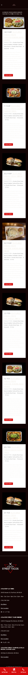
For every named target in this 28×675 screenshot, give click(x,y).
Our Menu (4, 604)
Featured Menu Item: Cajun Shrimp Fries (13, 109)
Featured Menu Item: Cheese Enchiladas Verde (13, 382)
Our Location (4, 608)
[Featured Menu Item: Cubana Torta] (14, 501)
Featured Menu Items (18, 115)
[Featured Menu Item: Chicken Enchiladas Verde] (14, 22)
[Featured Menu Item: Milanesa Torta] (14, 301)
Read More (8, 75)
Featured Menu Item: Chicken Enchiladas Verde (13, 36)
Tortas (5, 325)
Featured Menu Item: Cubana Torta (12, 515)
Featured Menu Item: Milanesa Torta (12, 316)
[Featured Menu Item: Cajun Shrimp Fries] (14, 93)
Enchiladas (15, 44)
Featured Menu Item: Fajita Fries (13, 450)
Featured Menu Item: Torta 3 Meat (13, 176)
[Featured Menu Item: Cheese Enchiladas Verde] (14, 369)
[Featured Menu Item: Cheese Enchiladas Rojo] (14, 231)
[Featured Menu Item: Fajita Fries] (14, 436)
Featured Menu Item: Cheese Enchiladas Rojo (13, 247)
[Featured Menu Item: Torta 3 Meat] (14, 162)
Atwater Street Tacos (17, 46)
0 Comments (20, 117)
